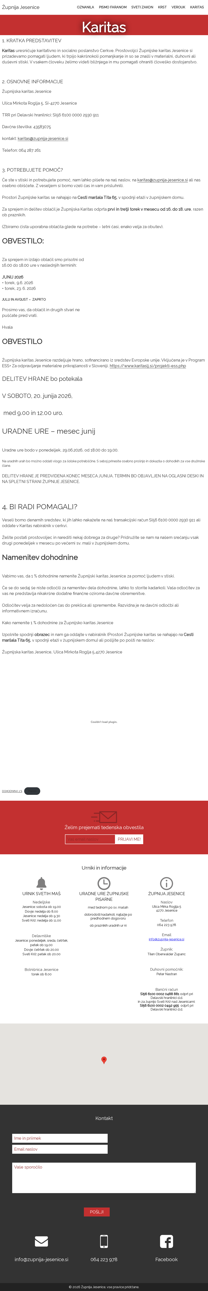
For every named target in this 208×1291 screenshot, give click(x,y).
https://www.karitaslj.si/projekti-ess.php (148, 365)
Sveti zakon (142, 7)
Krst (162, 7)
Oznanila (85, 7)
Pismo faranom (113, 7)
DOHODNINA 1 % (12, 791)
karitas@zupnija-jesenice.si (43, 138)
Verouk (178, 7)
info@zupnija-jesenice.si (166, 939)
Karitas (197, 7)
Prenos (32, 791)
